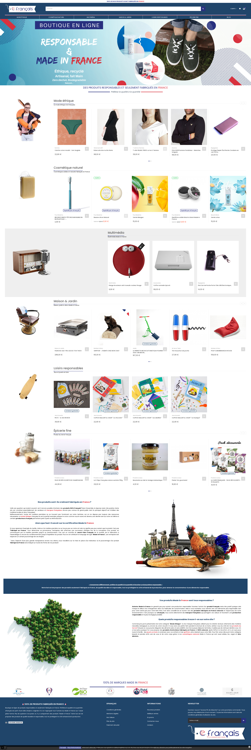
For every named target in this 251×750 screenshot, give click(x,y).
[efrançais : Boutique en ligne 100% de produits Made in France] (21, 9)
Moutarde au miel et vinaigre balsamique (147, 480)
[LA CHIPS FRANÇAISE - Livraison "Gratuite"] (110, 691)
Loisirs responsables (68, 368)
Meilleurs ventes (152, 714)
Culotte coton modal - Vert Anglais (67, 150)
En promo (150, 717)
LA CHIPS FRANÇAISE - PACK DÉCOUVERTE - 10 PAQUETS (226, 481)
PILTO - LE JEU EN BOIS (62, 418)
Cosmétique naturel (68, 168)
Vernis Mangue (138, 217)
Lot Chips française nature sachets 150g (108, 480)
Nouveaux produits (153, 710)
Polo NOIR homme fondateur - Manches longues (186, 151)
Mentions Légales (112, 714)
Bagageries (214, 148)
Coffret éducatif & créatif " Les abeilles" (147, 418)
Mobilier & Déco (98, 348)
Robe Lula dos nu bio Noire (103, 150)
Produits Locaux (59, 478)
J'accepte (63, 747)
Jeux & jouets (59, 415)
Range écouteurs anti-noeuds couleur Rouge (125, 285)
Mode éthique (64, 101)
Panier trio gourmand (179, 480)
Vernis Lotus (215, 217)
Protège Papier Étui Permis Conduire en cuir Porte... (225, 151)
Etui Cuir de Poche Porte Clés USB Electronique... (215, 285)
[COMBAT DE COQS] (80, 691)
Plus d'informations (74, 747)
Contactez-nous (153, 721)
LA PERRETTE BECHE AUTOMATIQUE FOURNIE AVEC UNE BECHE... (148, 351)
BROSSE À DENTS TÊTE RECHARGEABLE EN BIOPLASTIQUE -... (68, 218)
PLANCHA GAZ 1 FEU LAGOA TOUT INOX (68, 351)
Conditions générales (114, 710)
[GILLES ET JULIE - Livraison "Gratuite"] (171, 691)
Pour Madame (59, 215)
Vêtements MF (98, 148)
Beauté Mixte (215, 215)
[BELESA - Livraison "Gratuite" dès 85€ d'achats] (232, 691)
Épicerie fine (62, 431)
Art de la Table (176, 348)
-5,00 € (97, 178)
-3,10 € (175, 178)
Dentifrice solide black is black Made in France (186, 218)
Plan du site (110, 721)
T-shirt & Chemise (138, 148)
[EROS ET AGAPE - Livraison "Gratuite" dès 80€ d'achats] (202, 691)
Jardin (134, 348)
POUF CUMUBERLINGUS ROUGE (221, 351)
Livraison (150, 725)
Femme (57, 148)
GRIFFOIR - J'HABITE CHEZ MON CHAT (106, 351)
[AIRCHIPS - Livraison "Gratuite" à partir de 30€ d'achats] (19, 691)
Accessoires (157, 283)
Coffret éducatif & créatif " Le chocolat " (108, 418)
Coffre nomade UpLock (161, 285)
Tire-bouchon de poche (180, 351)
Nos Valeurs (110, 717)
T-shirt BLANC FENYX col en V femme (146, 150)
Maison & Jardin (65, 301)
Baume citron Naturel (101, 217)
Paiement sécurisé (113, 725)
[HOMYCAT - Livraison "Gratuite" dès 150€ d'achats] (141, 691)
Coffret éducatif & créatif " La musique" (186, 418)
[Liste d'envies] (240, 8)
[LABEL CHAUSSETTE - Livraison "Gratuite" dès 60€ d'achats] (49, 691)
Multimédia (116, 233)
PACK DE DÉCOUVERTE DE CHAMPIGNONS (69, 480)
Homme (174, 148)
